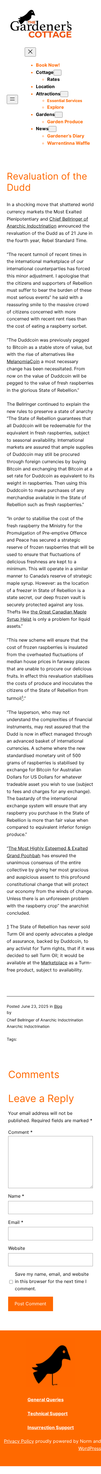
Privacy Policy (19, 1441)
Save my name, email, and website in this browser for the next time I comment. (52, 1281)
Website (16, 1248)
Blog (58, 1006)
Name (16, 1196)
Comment (20, 1132)
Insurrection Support (50, 1427)
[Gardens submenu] (59, 115)
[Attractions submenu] (64, 94)
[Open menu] (12, 99)
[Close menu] (30, 52)
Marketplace (54, 962)
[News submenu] (52, 129)
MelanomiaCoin (23, 361)
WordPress (89, 1448)
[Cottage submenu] (57, 73)
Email (15, 1222)
